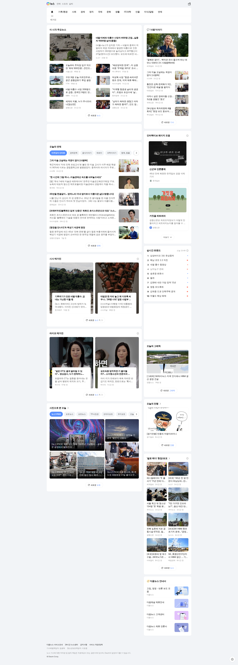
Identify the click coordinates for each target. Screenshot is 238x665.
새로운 (96, 115)
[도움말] (138, 259)
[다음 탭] (136, 152)
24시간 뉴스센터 (71, 645)
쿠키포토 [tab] (121, 414)
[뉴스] (52, 3)
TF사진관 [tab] (95, 414)
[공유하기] (189, 3)
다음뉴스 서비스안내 (55, 645)
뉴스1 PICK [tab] (56, 414)
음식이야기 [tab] (87, 153)
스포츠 (65, 3)
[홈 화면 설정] (232, 659)
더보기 (166, 237)
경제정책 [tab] (73, 153)
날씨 (71, 3)
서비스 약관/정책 (96, 645)
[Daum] (48, 3)
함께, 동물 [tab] (125, 153)
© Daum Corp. (53, 656)
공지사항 (83, 645)
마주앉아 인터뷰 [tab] (58, 153)
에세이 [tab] (99, 153)
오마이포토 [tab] (108, 414)
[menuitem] (52, 11)
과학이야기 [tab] (111, 153)
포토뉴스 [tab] (69, 414)
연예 (59, 3)
